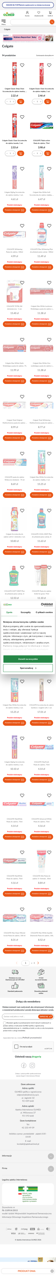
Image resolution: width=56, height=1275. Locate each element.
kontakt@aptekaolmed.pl (28, 1144)
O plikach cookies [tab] (44, 612)
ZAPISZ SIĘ (44, 1016)
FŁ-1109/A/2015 (10, 1210)
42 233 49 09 (28, 1128)
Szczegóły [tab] (26, 612)
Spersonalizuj (26, 668)
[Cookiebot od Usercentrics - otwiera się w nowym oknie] (41, 604)
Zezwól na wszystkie (28, 659)
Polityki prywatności (32, 1038)
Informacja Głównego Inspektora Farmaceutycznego (25, 1217)
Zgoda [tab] (9, 612)
